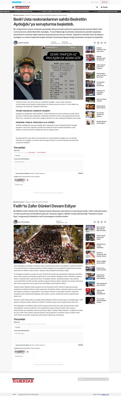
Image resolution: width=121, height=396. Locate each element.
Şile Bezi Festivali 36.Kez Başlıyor (101, 122)
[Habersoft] (105, 394)
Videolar (24, 2)
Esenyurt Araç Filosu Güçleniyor (101, 269)
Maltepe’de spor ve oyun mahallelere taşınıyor (101, 245)
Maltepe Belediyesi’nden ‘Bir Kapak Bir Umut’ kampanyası (101, 58)
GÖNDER (80, 173)
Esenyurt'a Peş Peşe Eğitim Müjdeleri (101, 92)
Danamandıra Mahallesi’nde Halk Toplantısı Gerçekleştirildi (101, 276)
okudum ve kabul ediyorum (30, 173)
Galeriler (29, 2)
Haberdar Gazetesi (19, 15)
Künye (92, 2)
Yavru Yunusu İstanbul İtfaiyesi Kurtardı (101, 300)
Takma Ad (17, 150)
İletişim (96, 2)
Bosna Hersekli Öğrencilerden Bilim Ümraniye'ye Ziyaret (102, 228)
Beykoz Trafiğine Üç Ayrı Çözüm (101, 262)
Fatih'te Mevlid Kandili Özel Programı (101, 66)
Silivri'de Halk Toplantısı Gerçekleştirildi (101, 291)
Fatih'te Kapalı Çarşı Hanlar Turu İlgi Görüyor (101, 75)
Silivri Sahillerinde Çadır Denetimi (102, 284)
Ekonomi (28, 15)
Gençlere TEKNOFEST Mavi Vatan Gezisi (101, 49)
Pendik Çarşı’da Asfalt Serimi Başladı (101, 237)
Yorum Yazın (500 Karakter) (21, 159)
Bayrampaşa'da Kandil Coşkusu (101, 107)
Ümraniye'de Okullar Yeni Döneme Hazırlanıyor (100, 114)
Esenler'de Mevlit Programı (101, 100)
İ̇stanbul (28, 202)
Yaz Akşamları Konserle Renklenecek (101, 83)
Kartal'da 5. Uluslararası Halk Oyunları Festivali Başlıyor (102, 254)
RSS (15, 394)
